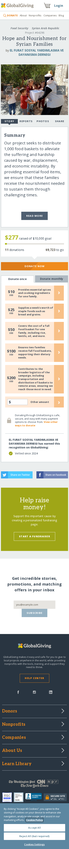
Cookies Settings (34, 844)
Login (58, 5)
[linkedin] (50, 692)
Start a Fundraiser (34, 536)
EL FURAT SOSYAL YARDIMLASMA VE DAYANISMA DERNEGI (37, 52)
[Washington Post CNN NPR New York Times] (34, 784)
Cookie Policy (34, 820)
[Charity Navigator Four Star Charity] (8, 797)
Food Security (19, 28)
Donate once (17, 279)
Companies (50, 15)
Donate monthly (51, 279)
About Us (12, 750)
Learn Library (17, 764)
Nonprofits (35, 15)
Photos (43, 121)
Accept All (34, 827)
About (23, 15)
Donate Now (35, 266)
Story (9, 121)
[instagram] (34, 692)
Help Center (34, 678)
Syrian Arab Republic (45, 28)
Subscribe (35, 613)
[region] (34, 826)
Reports (26, 121)
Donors (9, 711)
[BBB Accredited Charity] (34, 797)
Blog (61, 15)
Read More (34, 215)
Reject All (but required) (34, 836)
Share (59, 121)
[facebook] (18, 692)
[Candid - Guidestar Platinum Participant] (19, 797)
